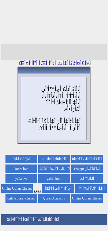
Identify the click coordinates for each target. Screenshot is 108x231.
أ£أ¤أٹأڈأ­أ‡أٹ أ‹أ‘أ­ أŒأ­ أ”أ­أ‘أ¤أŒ (33, 219)
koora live (21, 169)
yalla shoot (54, 179)
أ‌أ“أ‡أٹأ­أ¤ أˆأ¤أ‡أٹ (54, 159)
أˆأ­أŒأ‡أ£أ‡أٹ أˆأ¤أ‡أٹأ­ (87, 159)
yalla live (21, 179)
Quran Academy (54, 198)
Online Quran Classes (87, 198)
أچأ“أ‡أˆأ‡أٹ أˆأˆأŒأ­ (58, 188)
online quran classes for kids (21, 199)
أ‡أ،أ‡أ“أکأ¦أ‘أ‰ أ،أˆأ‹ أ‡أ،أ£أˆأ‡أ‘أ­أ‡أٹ (91, 189)
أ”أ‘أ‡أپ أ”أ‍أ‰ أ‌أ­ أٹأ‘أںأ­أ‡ (55, 170)
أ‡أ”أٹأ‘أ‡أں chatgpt (87, 169)
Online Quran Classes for (17, 189)
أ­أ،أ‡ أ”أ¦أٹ (87, 179)
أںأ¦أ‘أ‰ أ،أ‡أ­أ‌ (21, 159)
